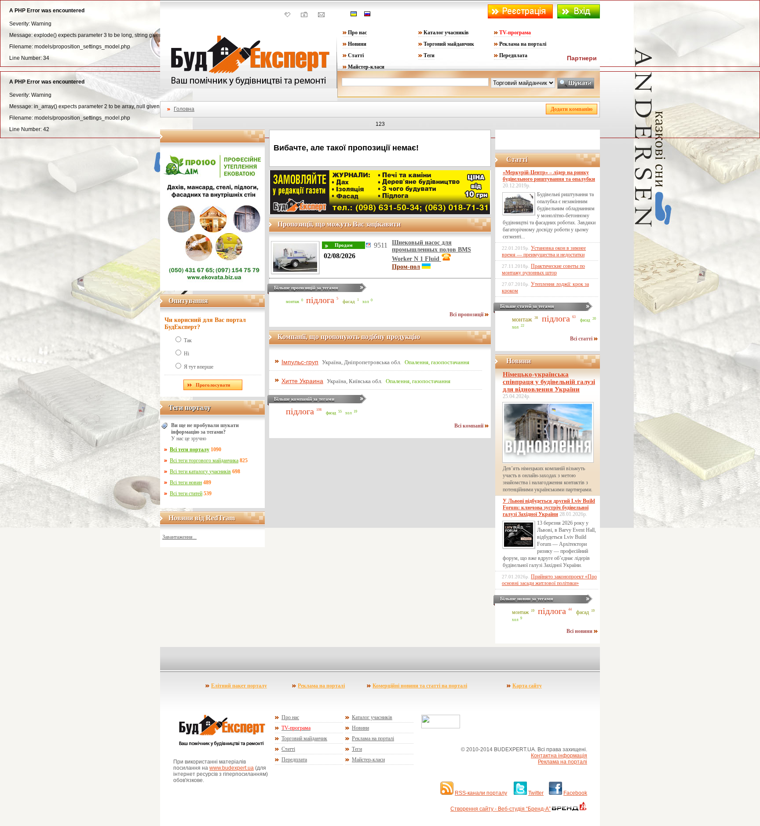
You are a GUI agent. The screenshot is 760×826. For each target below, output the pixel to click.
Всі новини (580, 631)
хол (365, 302)
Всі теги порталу (189, 449)
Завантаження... (179, 537)
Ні (186, 354)
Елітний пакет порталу (239, 686)
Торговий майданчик (449, 44)
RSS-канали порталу (481, 793)
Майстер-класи (366, 67)
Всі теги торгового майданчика (204, 460)
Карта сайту (527, 686)
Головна (184, 109)
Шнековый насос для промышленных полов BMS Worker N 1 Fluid (431, 250)
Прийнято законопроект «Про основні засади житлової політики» (549, 580)
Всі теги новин (186, 482)
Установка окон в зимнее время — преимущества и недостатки (544, 251)
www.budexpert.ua (231, 768)
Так (188, 340)
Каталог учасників (446, 32)
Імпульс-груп (299, 361)
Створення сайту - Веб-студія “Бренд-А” (500, 809)
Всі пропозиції (467, 314)
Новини (357, 44)
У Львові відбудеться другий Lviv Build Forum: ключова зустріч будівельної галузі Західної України (549, 507)
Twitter (536, 793)
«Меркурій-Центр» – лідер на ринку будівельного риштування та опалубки (549, 175)
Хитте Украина (302, 380)
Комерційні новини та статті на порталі (420, 686)
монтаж (292, 302)
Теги (429, 55)
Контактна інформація (559, 756)
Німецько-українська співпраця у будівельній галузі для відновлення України (549, 382)
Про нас (357, 32)
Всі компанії (469, 426)
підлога (320, 300)
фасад (349, 301)
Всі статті (582, 339)
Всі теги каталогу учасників (200, 471)
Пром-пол (406, 266)
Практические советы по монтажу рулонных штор (543, 269)
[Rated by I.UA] (440, 727)
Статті (356, 55)
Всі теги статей (186, 493)
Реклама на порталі (522, 44)
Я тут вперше (198, 367)
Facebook (575, 793)
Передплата (513, 55)
